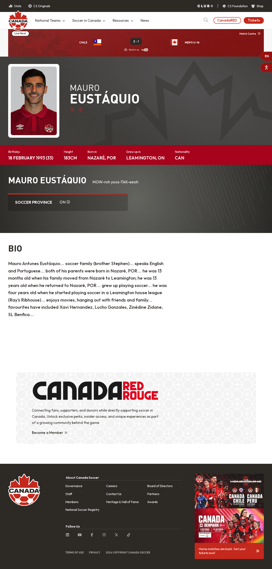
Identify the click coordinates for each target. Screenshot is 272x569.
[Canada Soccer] (18, 20)
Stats (17, 6)
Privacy (94, 552)
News (145, 20)
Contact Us (113, 494)
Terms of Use (74, 552)
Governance (73, 486)
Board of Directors (160, 486)
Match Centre (248, 33)
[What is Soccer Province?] (68, 202)
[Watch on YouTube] (145, 49)
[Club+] (205, 6)
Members (71, 502)
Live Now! (20, 33)
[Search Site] (205, 20)
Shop (259, 6)
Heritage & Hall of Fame (122, 502)
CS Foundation (237, 6)
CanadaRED (227, 20)
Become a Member (47, 432)
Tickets (254, 20)
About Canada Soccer (82, 478)
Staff (68, 494)
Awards (152, 502)
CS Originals (41, 6)
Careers (111, 486)
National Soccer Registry (82, 510)
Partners (153, 494)
